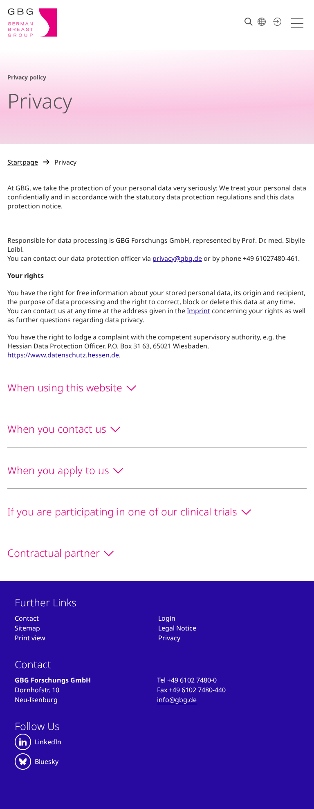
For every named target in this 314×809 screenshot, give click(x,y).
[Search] (248, 22)
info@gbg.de (177, 699)
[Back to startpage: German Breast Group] (32, 22)
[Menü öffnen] (298, 23)
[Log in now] (276, 22)
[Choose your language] (262, 22)
